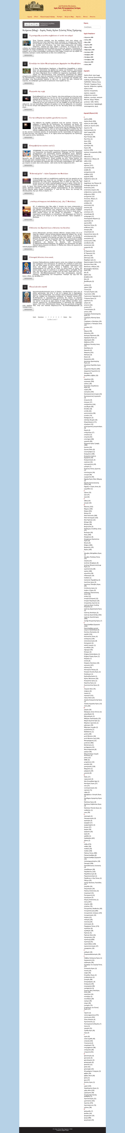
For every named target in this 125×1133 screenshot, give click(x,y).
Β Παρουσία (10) (89, 251)
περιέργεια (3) (88, 897)
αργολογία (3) (88, 221)
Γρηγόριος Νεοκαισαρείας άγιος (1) (92, 314)
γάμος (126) (88, 287)
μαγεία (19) (87, 709)
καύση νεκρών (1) (90, 645)
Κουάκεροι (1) (88, 674)
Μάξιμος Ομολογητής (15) (92, 718)
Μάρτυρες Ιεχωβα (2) (91, 727)
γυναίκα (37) (88, 327)
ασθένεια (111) (89, 227)
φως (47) (87, 1080)
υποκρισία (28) (89, 1050)
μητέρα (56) (88, 751)
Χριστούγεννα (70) (90, 1105)
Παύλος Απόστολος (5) (91, 891)
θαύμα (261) (88, 511)
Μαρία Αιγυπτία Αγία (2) (92, 721)
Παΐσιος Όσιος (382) (90, 853)
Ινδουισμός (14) (89, 575)
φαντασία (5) (88, 1058)
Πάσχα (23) (87, 880)
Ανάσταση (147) (89, 187)
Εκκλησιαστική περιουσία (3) (92, 397)
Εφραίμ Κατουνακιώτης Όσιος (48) (91, 483)
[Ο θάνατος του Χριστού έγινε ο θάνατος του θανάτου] (27, 243)
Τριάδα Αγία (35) (89, 1030)
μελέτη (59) (87, 734)
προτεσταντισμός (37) (91, 946)
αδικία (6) (87, 154)
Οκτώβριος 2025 (89, 57)
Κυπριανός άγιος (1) (90, 681)
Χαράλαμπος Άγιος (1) (91, 1088)
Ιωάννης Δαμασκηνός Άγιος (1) (93, 609)
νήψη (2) (87, 792)
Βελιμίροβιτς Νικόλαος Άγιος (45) (91, 269)
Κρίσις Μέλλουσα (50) (91, 678)
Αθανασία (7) (88, 156)
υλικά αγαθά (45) (89, 1039)
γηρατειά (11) (88, 300)
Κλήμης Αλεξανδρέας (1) (92, 654)
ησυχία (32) (87, 503)
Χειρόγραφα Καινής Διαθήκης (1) (90, 1095)
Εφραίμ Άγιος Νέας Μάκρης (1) (93, 479)
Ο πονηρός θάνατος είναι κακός (41, 257)
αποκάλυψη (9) (89, 214)
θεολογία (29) (88, 532)
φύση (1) (87, 1078)
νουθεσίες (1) (88, 810)
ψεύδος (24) (88, 1113)
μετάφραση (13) (89, 747)
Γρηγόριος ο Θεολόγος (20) (93, 321)
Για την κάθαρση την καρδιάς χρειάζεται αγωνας (48, 117)
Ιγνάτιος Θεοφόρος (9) (91, 563)
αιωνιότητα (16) (89, 168)
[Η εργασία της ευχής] (27, 101)
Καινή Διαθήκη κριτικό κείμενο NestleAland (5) (91, 629)
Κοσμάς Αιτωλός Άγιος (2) (92, 672)
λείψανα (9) (88, 691)
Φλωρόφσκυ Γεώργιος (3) (92, 1071)
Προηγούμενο (41, 317)
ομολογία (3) (88, 820)
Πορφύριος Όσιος (95, 84)
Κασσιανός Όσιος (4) (91, 636)
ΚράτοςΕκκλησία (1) (90, 676)
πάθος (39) (87, 846)
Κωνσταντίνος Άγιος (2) (91, 685)
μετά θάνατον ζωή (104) (91, 738)
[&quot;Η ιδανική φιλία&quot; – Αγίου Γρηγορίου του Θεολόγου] (27, 183)
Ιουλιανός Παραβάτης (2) (92, 580)
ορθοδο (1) (87, 836)
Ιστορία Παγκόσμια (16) (91, 601)
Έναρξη (34, 317)
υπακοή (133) (88, 1041)
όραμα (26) (87, 829)
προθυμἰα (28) (88, 930)
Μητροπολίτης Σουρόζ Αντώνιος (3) (91, 754)
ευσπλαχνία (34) (89, 472)
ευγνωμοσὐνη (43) (90, 464)
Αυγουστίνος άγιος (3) (91, 234)
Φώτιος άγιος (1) (89, 1082)
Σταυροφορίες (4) (89, 982)
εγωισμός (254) (89, 381)
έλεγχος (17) (88, 402)
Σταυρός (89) (88, 979)
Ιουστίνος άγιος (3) (90, 582)
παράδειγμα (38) (89, 869)
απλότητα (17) (88, 212)
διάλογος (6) (88, 355)
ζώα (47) (87, 495)
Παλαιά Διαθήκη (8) (90, 855)
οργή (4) (86, 834)
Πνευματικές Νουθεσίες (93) (93, 908)
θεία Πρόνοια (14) (89, 520)
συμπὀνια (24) (88, 994)
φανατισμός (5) (89, 1056)
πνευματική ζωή (89, 104)
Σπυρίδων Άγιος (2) (90, 975)
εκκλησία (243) (89, 392)
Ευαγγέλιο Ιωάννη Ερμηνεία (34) (90, 456)
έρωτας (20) (88, 447)
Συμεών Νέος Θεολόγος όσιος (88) (91, 991)
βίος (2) (86, 279)
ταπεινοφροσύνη (89, 106)
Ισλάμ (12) (87, 596)
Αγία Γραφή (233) (89, 132)
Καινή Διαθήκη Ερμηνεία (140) (92, 625)
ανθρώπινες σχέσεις (90, 95)
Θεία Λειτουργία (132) (91, 518)
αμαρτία (92, 93)
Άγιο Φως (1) (88, 139)
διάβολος (87, 97)
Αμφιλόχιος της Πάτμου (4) (92, 183)
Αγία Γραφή (96, 75)
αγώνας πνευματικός (91, 91)
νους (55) (87, 812)
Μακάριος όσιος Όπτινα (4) (93, 712)
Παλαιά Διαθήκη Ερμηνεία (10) (92, 858)
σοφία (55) (87, 973)
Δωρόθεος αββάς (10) (91, 375)
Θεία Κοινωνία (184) (90, 515)
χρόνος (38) (88, 1107)
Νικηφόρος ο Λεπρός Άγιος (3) (92, 795)
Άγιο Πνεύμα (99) (89, 137)
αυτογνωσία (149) (90, 241)
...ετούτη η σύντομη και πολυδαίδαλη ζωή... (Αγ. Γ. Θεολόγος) (52, 201)
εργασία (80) (88, 441)
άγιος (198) (87, 143)
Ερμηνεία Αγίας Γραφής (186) (91, 444)
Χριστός (86, 86)
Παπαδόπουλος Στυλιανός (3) (92, 866)
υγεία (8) (87, 1036)
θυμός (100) (88, 549)
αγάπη (99, 86)
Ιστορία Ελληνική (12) (91, 598)
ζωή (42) (87, 497)
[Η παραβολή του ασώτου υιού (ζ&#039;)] (27, 156)
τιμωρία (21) (88, 1028)
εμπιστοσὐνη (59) (89, 413)
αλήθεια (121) (88, 174)
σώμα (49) (87, 1003)
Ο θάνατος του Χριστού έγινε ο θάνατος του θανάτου (49, 228)
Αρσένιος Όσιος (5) (90, 225)
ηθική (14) (87, 501)
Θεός (85, 77)
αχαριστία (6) (88, 247)
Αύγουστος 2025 (89, 62)
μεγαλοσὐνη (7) (89, 729)
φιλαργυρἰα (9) (89, 1062)
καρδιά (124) (88, 634)
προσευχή (98, 104)
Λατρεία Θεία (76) (90, 689)
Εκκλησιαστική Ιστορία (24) (93, 394)
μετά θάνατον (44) (90, 736)
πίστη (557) (87, 902)
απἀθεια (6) (88, 203)
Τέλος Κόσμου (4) (89, 1019)
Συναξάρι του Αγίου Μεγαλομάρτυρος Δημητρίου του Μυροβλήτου (55, 63)
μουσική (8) (87, 773)
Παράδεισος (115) (89, 871)
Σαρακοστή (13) (89, 960)
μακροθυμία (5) (89, 714)
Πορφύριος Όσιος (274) (91, 926)
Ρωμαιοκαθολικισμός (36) (92, 954)
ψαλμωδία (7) (88, 1111)
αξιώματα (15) (88, 201)
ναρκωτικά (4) (88, 779)
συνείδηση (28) (89, 999)
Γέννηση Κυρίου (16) (90, 292)
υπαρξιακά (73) (89, 1045)
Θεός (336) (87, 535)
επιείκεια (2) (88, 434)
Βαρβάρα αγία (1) (90, 260)
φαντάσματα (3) (89, 1060)
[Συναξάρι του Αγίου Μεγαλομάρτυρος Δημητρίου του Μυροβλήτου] (27, 73)
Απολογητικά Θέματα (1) (92, 218)
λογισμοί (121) (88, 695)
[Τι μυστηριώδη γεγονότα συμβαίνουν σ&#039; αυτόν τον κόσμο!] (27, 45)
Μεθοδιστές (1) (89, 732)
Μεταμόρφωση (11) (90, 740)
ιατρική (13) (88, 561)
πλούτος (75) (88, 906)
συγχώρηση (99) (89, 986)
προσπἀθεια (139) (90, 944)
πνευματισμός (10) (90, 915)
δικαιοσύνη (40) (89, 359)
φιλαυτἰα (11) (88, 1064)
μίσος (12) (87, 757)
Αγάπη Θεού (88, 75)
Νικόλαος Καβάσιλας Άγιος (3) (92, 805)
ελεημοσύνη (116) (89, 404)
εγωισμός (93, 97)
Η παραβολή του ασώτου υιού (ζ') (42, 145)
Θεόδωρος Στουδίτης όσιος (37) (92, 529)
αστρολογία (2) (89, 232)
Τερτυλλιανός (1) (89, 1021)
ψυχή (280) (87, 1118)
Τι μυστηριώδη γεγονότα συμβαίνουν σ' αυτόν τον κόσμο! (51, 35)
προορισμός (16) (89, 937)
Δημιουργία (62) (89, 340)
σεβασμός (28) (89, 962)
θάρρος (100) (88, 509)
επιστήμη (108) (89, 439)
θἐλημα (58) (88, 522)
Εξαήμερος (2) (88, 417)
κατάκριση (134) (89, 638)
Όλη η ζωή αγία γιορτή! (38, 286)
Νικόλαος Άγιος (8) (90, 802)
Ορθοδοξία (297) (89, 838)
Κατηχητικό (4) (88, 643)
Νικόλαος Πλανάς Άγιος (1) (92, 808)
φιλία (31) (87, 1067)
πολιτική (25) (88, 922)
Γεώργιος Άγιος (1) (90, 298)
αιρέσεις (86, 93)
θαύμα (92, 99)
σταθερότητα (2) (89, 977)
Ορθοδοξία (87, 82)
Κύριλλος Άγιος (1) (90, 683)
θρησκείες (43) (89, 547)
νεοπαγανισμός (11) (90, 788)
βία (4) (86, 272)
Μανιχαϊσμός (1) (89, 716)
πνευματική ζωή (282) (91, 911)
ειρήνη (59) (87, 389)
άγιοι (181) (87, 141)
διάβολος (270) (89, 342)
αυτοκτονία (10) (89, 245)
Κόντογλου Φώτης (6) (91, 669)
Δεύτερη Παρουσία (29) (91, 335)
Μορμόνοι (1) (88, 768)
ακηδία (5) (87, 170)
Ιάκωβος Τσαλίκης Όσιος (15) (92, 557)
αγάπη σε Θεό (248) (90, 123)
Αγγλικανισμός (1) (90, 130)
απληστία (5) (88, 210)
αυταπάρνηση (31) (90, 236)
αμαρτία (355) (88, 176)
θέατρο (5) (87, 513)
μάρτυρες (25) (88, 725)
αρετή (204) (88, 223)
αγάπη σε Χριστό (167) (91, 126)
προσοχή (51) (88, 942)
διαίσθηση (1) (88, 348)
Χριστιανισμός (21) (90, 1098)
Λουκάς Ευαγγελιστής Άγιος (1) (93, 700)
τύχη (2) (86, 1033)
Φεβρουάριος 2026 (89, 49)
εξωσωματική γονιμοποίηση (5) (93, 427)
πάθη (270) (87, 844)
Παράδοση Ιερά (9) (90, 874)
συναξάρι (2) (88, 996)
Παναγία (87, 84)
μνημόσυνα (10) (89, 762)
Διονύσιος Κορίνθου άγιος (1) (92, 365)
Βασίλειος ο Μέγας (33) (91, 266)
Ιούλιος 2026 (88, 39)
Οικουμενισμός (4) (90, 818)
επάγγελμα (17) (89, 432)
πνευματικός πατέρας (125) (93, 913)
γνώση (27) (87, 307)
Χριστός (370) (88, 1103)
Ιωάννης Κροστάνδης (95, 77)
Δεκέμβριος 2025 (89, 54)
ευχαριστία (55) (89, 477)
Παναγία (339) (88, 863)
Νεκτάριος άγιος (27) (90, 783)
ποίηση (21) (88, 917)
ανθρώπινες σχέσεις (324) (92, 192)
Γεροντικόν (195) (89, 294)
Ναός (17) (87, 777)
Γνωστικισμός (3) (89, 309)
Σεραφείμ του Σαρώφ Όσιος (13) (93, 965)
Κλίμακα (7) (88, 658)
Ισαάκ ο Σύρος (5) (90, 590)
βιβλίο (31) (87, 275)
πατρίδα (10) (88, 886)
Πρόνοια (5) (88, 933)
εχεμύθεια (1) (88, 489)
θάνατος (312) (88, 506)
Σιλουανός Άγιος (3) (90, 968)
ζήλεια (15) (87, 492)
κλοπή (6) (87, 661)
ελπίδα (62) (87, 411)
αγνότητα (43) (88, 145)
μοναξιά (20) (88, 764)
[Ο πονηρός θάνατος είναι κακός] (27, 273)
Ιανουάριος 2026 (89, 52)
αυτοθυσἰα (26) (89, 243)
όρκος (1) (87, 840)
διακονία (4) (88, 350)
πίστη (96, 102)
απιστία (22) (88, 207)
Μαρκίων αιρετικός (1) (91, 723)
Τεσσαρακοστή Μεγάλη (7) (92, 1024)
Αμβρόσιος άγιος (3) (90, 179)
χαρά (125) (87, 1086)
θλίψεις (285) (88, 545)
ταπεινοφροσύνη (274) (91, 1015)
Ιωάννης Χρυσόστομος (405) (91, 617)
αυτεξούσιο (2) (88, 238)
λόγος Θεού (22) (89, 698)
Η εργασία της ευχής (37, 91)
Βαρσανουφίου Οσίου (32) (92, 262)
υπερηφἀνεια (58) (90, 1047)
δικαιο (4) (87, 357)
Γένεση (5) (87, 289)
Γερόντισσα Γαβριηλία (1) (92, 296)
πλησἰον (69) (88, 904)
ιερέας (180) (88, 571)
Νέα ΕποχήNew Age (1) (91, 781)
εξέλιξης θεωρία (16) (90, 420)
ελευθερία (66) (88, 406)
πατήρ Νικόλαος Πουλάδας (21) (92, 883)
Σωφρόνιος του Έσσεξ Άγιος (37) (91, 1008)
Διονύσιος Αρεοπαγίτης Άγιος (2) (91, 362)
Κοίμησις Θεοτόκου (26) (91, 663)
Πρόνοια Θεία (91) (90, 935)
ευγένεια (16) (88, 462)
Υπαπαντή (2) (88, 1043)
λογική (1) (87, 693)
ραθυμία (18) (88, 952)
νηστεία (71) (88, 790)
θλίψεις (97, 99)
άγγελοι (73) (88, 128)
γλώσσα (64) (88, 305)
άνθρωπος (93, 86)
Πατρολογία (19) (89, 888)
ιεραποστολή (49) (89, 569)
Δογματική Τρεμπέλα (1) (92, 371)
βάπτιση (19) (88, 255)
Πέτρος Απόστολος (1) (91, 899)
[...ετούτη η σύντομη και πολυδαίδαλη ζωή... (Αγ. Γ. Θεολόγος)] (27, 216)
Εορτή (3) (87, 430)
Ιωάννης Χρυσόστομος (91, 80)
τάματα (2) (87, 1013)
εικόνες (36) (88, 383)
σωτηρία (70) (88, 1005)
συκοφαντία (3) (89, 988)
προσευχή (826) (89, 939)
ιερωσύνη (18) (88, 573)
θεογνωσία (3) (88, 526)
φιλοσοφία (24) (89, 1069)
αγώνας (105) (88, 150)
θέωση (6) (87, 543)
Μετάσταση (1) (89, 745)
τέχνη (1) (87, 1026)
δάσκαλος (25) (88, 333)
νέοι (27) (87, 785)
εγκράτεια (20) (88, 379)
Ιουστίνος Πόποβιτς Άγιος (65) (92, 585)
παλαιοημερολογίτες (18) (92, 861)
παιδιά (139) (88, 851)
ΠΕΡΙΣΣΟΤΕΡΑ (28, 55)
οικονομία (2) (88, 816)
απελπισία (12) (89, 205)
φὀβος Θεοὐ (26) (89, 1075)
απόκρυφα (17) (89, 216)
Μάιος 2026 (87, 42)
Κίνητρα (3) (87, 652)
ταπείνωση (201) (89, 1017)
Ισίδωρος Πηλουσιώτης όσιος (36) (91, 593)
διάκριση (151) (88, 352)
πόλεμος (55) (88, 919)
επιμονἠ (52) (88, 437)
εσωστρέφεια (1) (89, 452)
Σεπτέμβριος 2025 (89, 59)
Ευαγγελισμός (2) (89, 460)
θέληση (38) (88, 524)
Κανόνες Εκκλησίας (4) (91, 632)
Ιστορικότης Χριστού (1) (91, 603)
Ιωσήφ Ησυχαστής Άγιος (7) (93, 621)
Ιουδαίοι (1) (87, 578)
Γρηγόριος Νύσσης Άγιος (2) (92, 318)
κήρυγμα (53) (88, 650)
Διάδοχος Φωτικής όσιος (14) (92, 345)
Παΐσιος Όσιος (96, 82)
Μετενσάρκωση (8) (90, 749)
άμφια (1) (87, 181)
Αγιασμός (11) (88, 134)
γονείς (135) (88, 311)
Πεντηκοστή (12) (89, 895)
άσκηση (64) (88, 229)
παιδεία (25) (88, 848)
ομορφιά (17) (88, 823)
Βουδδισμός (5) (89, 281)
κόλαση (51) (88, 667)
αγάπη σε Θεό (88, 88)
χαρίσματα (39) (89, 1092)
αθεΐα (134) (87, 161)
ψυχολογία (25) (89, 1120)
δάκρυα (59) (88, 331)
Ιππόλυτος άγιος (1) (90, 588)
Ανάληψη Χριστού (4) (91, 185)
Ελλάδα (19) (88, 409)
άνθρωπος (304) (89, 194)
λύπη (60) (87, 706)
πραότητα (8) (88, 928)
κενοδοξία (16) (88, 647)
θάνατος (86, 99)
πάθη (92, 102)
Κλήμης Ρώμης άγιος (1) (92, 656)
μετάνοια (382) (89, 743)
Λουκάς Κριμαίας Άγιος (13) (93, 703)
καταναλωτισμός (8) (90, 641)
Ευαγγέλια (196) (89, 454)
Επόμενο (65, 317)
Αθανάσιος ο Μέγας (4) (91, 159)
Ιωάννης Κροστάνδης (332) (93, 615)
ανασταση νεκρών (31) (91, 190)
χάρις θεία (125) (89, 1090)
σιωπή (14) (87, 970)
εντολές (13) (88, 415)
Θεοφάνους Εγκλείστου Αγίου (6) (91, 539)
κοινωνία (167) (89, 665)
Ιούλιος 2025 (88, 64)
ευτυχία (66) (88, 474)
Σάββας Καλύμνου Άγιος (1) (93, 958)
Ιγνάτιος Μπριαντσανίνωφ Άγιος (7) (92, 566)
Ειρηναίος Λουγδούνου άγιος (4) (91, 386)
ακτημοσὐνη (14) (89, 172)
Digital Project (65, 1130)
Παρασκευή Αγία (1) (90, 876)
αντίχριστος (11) (89, 196)
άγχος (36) (87, 148)
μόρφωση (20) (88, 771)
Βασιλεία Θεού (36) (90, 264)
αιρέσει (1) (87, 163)
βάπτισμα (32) (88, 258)
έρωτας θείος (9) (89, 449)
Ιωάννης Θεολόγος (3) (91, 612)
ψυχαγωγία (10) (89, 1115)
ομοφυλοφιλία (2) (89, 825)
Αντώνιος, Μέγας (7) (90, 198)
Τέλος (70, 317)
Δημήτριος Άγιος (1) (90, 338)
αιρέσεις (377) (88, 165)
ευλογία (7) (87, 466)
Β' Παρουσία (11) (89, 253)
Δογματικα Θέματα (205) (92, 369)
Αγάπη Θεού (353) (90, 121)
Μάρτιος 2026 (88, 47)
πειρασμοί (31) (89, 893)
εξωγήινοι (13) (88, 424)
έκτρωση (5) (88, 400)
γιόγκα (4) (87, 303)
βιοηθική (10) (88, 277)
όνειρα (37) (87, 827)
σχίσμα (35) (88, 1001)
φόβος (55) (87, 1073)
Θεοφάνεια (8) (88, 537)
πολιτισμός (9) (88, 924)
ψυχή (96, 106)
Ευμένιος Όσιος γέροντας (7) (92, 469)
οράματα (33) (88, 831)
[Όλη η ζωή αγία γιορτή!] (27, 302)
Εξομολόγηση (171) (90, 422)
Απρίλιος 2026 (88, 44)
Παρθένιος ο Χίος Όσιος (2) (93, 878)
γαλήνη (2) (87, 285)
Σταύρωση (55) (89, 984)
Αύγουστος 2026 (89, 37)
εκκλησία (99, 97)
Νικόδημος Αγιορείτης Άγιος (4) (93, 799)
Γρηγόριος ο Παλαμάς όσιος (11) (93, 324)
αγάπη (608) (88, 119)
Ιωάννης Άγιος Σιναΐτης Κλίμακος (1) (91, 606)
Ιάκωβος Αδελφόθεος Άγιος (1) (92, 554)
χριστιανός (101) (89, 1101)
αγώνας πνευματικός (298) (92, 152)
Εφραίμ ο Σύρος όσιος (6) (92, 486)
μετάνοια (87, 102)
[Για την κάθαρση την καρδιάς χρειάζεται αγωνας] (27, 128)
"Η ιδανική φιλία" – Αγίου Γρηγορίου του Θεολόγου (48, 173)
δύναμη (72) (88, 373)
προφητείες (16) (89, 948)
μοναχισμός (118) (89, 766)
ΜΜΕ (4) (87, 760)
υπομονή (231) (89, 1052)
